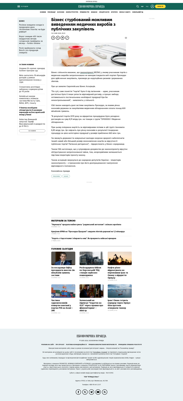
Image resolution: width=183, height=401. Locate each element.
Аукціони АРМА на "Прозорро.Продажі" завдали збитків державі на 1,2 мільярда (88, 231)
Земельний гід (137, 12)
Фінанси (94, 12)
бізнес (66, 176)
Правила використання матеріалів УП (103, 344)
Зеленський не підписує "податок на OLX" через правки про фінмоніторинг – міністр (91, 305)
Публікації (51, 12)
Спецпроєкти (104, 12)
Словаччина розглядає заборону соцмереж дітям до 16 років (31, 89)
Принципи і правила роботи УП (130, 344)
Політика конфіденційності (76, 344)
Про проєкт (60, 344)
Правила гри (84, 12)
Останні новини (26, 65)
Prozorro (56, 176)
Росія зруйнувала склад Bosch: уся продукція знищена (30, 50)
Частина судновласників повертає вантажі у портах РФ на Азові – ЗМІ (62, 305)
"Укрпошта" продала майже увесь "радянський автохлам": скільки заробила (86, 224)
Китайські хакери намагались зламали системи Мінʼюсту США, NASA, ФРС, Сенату (29, 99)
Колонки (60, 12)
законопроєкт (87, 72)
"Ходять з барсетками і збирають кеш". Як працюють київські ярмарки (83, 238)
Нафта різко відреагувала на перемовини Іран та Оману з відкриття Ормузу (118, 272)
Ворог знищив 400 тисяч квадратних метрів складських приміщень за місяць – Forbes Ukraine (31, 39)
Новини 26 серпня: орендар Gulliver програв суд (32, 69)
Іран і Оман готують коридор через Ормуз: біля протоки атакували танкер (119, 304)
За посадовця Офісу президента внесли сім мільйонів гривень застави (63, 271)
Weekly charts (124, 12)
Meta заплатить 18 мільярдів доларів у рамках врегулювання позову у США (32, 78)
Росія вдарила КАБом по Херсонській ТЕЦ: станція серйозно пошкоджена (90, 271)
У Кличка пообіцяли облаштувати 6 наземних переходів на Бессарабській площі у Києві (32, 111)
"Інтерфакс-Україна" (100, 352)
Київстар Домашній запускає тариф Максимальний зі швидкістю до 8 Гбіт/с (32, 122)
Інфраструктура (72, 12)
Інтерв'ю (114, 12)
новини (43, 12)
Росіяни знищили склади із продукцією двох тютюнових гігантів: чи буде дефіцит (32, 28)
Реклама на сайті (47, 344)
